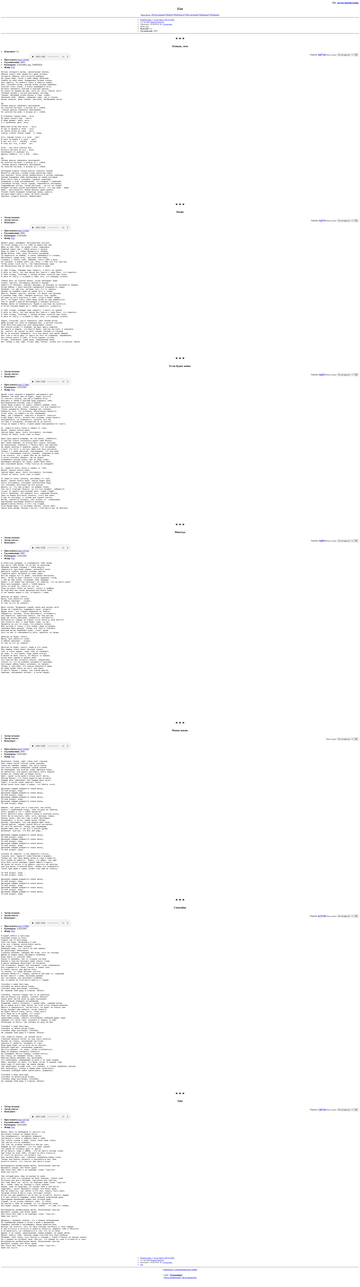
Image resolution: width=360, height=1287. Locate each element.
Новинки (204, 15)
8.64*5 (322, 374)
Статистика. (167, 24)
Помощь (215, 15)
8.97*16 (322, 54)
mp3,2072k (23, 551)
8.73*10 (322, 916)
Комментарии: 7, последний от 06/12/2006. (157, 20)
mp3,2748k (23, 384)
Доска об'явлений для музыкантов (180, 1277)
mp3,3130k (23, 230)
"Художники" (176, 1275)
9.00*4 (322, 540)
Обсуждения (192, 15)
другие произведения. (348, 3)
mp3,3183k (23, 749)
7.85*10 (322, 1109)
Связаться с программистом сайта (180, 1269)
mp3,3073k (23, 1119)
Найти (169, 15)
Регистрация (158, 15)
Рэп (147, 26)
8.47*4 (322, 220)
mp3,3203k (23, 60)
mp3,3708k (23, 926)
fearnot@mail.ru (157, 22)
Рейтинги (179, 15)
